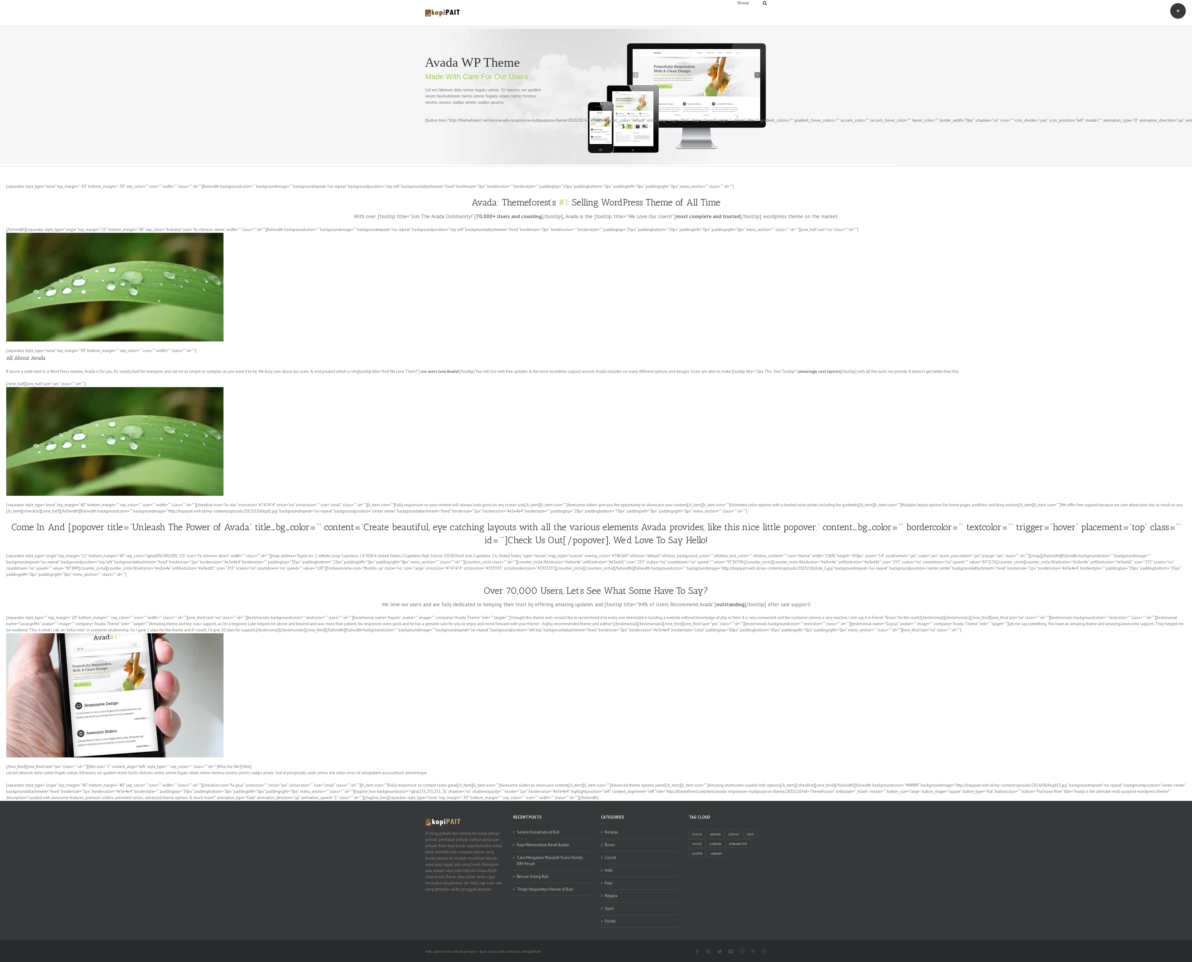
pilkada (715, 843)
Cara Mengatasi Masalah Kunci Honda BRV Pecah (550, 860)
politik (697, 853)
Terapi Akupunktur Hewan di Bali (545, 889)
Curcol (610, 857)
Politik (610, 921)
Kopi (608, 883)
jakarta (715, 834)
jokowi (734, 834)
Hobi (609, 870)
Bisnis (610, 844)
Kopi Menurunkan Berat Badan (543, 844)
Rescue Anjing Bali (533, 876)
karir (750, 834)
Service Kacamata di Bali (538, 832)
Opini (609, 908)
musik (697, 843)
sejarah (716, 853)
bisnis (697, 834)
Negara (611, 895)
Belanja (611, 832)
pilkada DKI (738, 843)
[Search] (765, 2)
